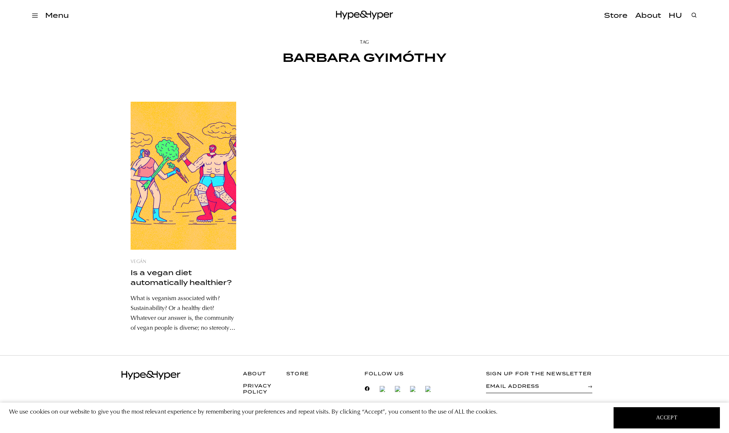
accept (667, 417)
